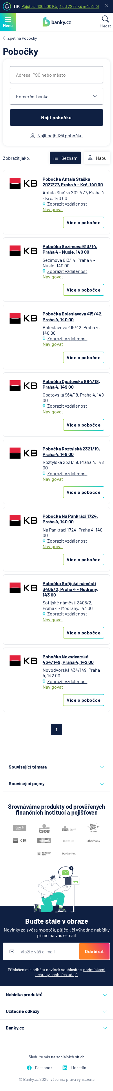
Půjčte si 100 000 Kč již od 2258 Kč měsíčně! (60, 6)
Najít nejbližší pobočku (60, 135)
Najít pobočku (56, 117)
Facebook (43, 1067)
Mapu (101, 158)
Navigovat (53, 209)
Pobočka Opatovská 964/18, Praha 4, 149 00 (71, 384)
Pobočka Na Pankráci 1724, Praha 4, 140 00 (70, 518)
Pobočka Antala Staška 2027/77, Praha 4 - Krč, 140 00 (73, 181)
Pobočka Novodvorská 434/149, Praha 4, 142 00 (68, 659)
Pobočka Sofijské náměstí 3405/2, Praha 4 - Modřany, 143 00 (70, 588)
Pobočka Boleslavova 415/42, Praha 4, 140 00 (73, 316)
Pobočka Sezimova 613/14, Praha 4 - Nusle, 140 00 (70, 249)
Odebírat (94, 951)
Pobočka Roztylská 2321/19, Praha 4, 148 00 (71, 451)
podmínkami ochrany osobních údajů (70, 972)
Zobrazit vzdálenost (67, 203)
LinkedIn (78, 1067)
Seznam (69, 158)
